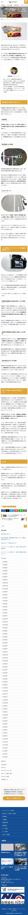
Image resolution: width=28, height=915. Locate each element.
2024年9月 (5, 627)
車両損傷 (5, 825)
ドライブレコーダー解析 (8, 810)
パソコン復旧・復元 (7, 773)
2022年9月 (5, 676)
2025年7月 (5, 598)
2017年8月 (5, 751)
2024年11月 (5, 621)
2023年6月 (5, 673)
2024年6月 (5, 637)
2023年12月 (5, 654)
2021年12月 (5, 688)
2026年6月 (5, 567)
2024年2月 (5, 649)
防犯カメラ (5, 779)
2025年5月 (5, 603)
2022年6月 (5, 682)
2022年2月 (5, 685)
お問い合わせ (14, 910)
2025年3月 (5, 609)
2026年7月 (5, 564)
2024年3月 (5, 646)
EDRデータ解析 (6, 834)
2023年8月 (5, 667)
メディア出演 (6, 776)
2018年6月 (5, 721)
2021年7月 (5, 694)
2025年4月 (5, 606)
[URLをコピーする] (25, 510)
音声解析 (5, 816)
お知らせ (5, 764)
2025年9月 (5, 591)
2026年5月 (5, 570)
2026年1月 (5, 579)
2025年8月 (5, 594)
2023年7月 (5, 670)
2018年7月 (5, 718)
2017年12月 (5, 739)
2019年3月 (5, 709)
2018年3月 (5, 730)
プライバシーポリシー (21, 908)
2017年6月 (5, 757)
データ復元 (5, 828)
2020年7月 (5, 697)
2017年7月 (5, 754)
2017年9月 (5, 748)
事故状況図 (5, 822)
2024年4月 (5, 643)
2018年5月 (5, 724)
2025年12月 (5, 582)
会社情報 (3, 908)
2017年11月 (5, 742)
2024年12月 (5, 619)
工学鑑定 (5, 819)
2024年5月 (5, 639)
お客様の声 (14, 908)
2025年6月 (5, 600)
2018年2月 (5, 733)
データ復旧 (5, 831)
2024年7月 (5, 633)
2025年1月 (5, 615)
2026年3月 (5, 573)
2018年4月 (5, 727)
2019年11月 (5, 703)
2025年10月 (5, 588)
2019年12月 (5, 700)
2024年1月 (5, 652)
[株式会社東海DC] (14, 2)
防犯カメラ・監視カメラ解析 (9, 813)
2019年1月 (5, 712)
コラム (4, 506)
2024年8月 (5, 631)
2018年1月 (5, 736)
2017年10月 (5, 745)
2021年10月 (5, 691)
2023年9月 (5, 664)
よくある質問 (8, 908)
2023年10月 (5, 660)
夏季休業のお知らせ (5, 534)
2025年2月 (5, 612)
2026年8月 (5, 561)
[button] (3, 510)
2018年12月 (5, 715)
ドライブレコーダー (11, 506)
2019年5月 (5, 706)
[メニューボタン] (2, 2)
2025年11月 (5, 585)
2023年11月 (5, 658)
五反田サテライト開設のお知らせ (8, 543)
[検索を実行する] (25, 526)
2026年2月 (5, 576)
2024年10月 (5, 625)
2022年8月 (5, 679)
